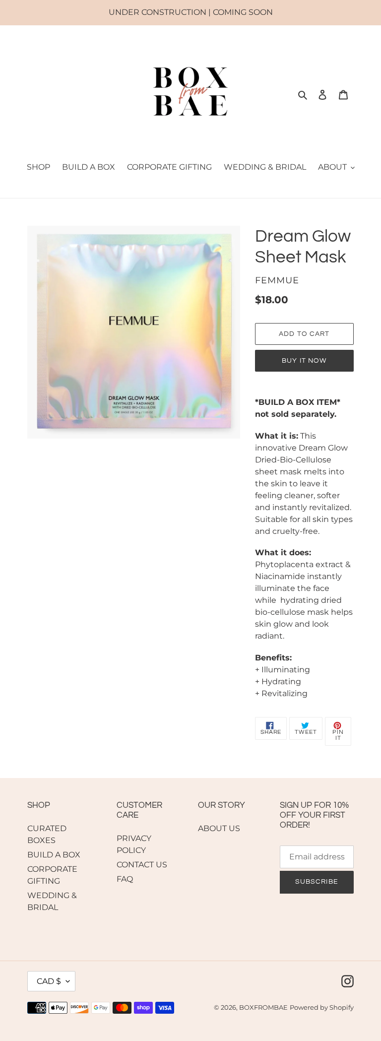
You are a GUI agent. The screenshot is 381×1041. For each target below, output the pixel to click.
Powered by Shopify (322, 1007)
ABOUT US (219, 828)
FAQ (125, 879)
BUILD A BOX (53, 854)
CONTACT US (142, 864)
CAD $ (49, 981)
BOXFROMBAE (263, 1007)
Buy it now (304, 360)
